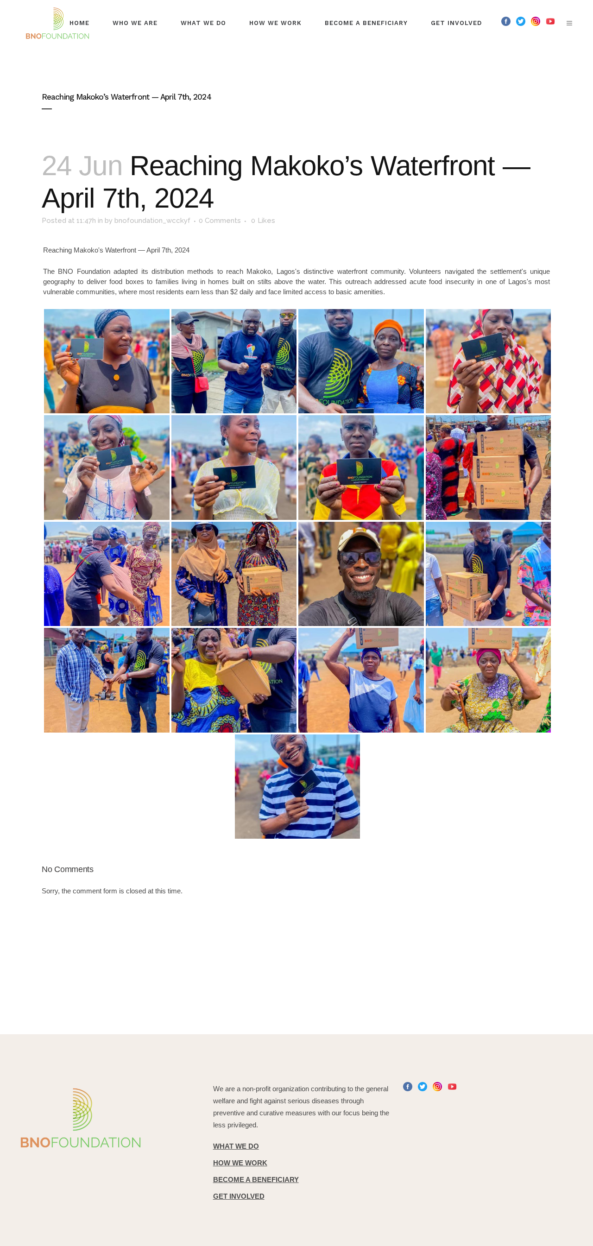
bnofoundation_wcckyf (152, 220)
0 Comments (220, 220)
